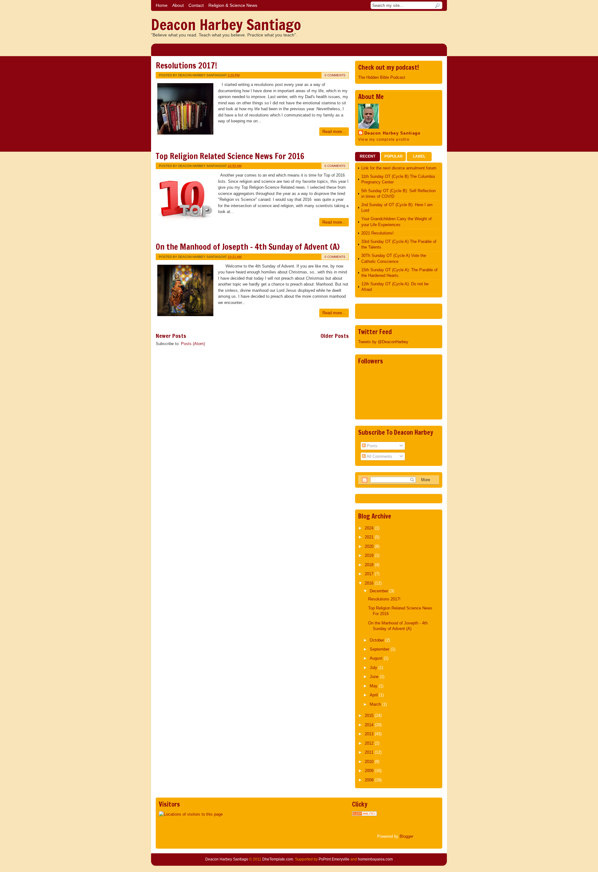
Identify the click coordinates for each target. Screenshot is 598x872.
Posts (371, 445)
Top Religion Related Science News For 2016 (230, 156)
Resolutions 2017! (186, 65)
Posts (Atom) (193, 343)
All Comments (379, 456)
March (376, 704)
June (375, 676)
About (178, 5)
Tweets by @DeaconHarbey (383, 341)
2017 (370, 573)
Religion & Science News (232, 5)
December (379, 591)
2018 (370, 564)
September (380, 649)
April (374, 695)
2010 (370, 761)
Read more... (334, 131)
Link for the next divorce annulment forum (398, 168)
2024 (370, 528)
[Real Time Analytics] (364, 814)
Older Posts (334, 336)
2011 (370, 752)
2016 (370, 583)
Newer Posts (171, 336)
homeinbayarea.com (375, 859)
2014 (370, 725)
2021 (370, 537)
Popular (393, 156)
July (374, 667)
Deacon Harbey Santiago (226, 24)
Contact (196, 5)
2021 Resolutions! (377, 233)
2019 (370, 555)
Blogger (406, 836)
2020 (370, 546)
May (374, 686)
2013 (370, 734)
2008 (370, 780)
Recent (367, 156)
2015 (370, 715)
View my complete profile (384, 139)
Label (419, 156)
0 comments (335, 75)
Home (162, 5)
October (377, 640)
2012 (370, 743)
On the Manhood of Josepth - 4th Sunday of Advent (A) (247, 247)
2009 (370, 770)
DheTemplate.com (277, 859)
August (377, 658)
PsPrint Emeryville (334, 859)
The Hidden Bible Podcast (381, 77)
